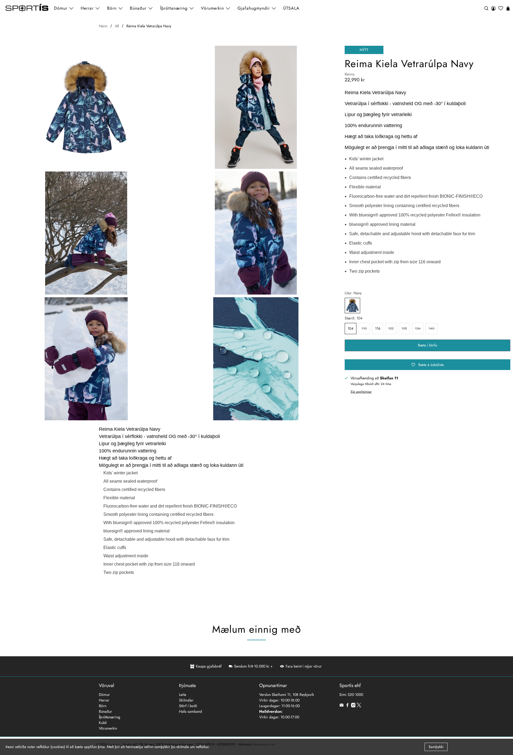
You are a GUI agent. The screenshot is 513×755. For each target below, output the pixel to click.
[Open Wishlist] (500, 8)
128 (404, 328)
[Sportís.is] (27, 8)
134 (418, 328)
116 (377, 328)
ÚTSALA (291, 8)
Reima (350, 74)
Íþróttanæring (174, 8)
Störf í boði (188, 705)
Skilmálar (186, 700)
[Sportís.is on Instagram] (353, 706)
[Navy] (352, 305)
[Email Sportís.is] (341, 706)
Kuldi (103, 722)
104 (350, 328)
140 (431, 328)
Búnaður (105, 711)
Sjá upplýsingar (361, 391)
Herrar (104, 700)
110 (364, 328)
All (117, 26)
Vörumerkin (212, 8)
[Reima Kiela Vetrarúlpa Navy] (86, 107)
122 (391, 328)
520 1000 (355, 694)
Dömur (104, 694)
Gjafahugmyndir (254, 8)
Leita (182, 694)
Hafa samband (190, 711)
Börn (102, 705)
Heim (103, 26)
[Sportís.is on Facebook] (347, 706)
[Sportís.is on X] (359, 706)
